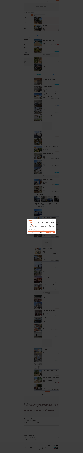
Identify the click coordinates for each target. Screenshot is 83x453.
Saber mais (41, 232)
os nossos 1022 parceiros (32, 225)
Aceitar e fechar (51, 232)
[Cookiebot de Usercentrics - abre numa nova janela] (52, 220)
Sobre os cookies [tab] (53, 222)
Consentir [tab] (30, 222)
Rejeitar (32, 232)
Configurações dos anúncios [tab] (45, 222)
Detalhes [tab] (38, 222)
